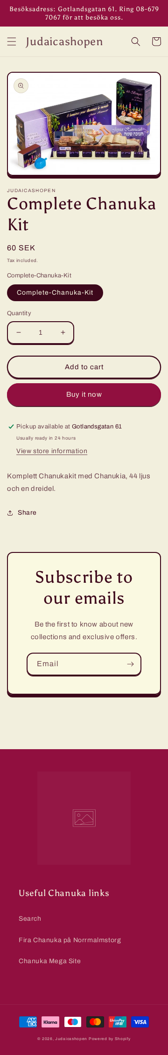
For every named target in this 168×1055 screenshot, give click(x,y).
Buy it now (84, 394)
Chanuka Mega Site (50, 961)
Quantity (19, 313)
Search (30, 918)
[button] (11, 41)
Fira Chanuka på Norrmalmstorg (70, 940)
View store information (51, 451)
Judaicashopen (71, 1039)
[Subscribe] (130, 664)
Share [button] (27, 512)
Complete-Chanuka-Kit (55, 292)
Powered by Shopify (110, 1039)
